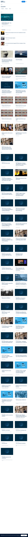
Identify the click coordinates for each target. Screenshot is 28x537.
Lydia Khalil (8, 63)
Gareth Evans (21, 344)
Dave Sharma (7, 344)
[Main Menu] (26, 1)
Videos (10, 8)
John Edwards (24, 78)
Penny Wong (17, 359)
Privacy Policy (18, 535)
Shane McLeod (17, 135)
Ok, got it (24, 535)
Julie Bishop (24, 344)
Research (2, 8)
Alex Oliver (17, 388)
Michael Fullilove (21, 78)
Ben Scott (17, 256)
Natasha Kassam (22, 63)
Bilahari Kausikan (8, 227)
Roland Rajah (3, 256)
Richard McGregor (4, 212)
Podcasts (6, 8)
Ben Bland (3, 242)
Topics (1, 4)
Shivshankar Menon (8, 212)
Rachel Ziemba (11, 374)
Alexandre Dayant (6, 25)
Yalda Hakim (3, 79)
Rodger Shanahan (4, 374)
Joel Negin (3, 388)
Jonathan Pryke (3, 344)
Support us (23, 1)
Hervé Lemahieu (3, 286)
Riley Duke (9, 25)
